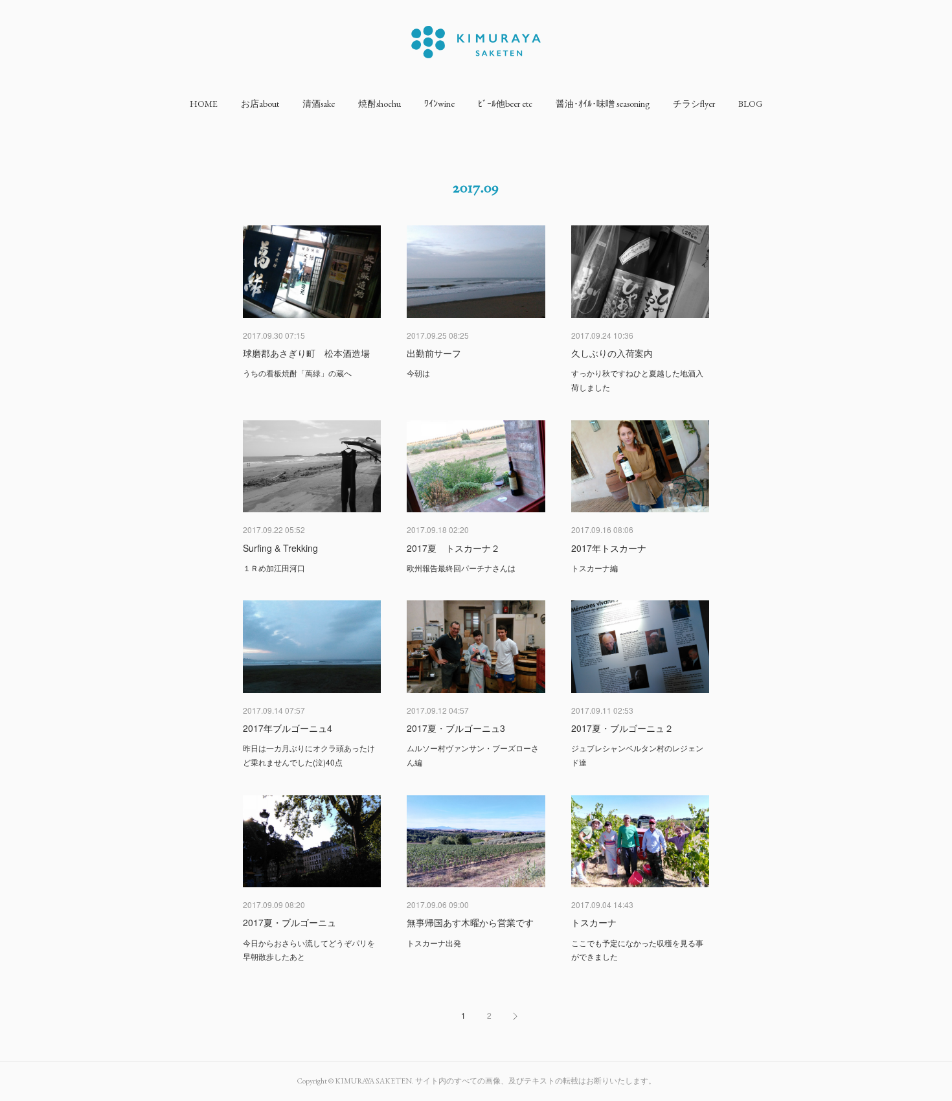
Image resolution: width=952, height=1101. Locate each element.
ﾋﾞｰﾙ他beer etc (505, 103)
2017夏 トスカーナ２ (453, 547)
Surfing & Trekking (280, 547)
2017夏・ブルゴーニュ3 (456, 727)
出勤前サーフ (434, 352)
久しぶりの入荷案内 (612, 352)
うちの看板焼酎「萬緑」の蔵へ (297, 372)
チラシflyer (694, 103)
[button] (204, 103)
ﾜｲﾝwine (439, 103)
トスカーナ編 (594, 567)
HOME (204, 103)
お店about (260, 103)
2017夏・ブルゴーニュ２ (622, 727)
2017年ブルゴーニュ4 (287, 727)
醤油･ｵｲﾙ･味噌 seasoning (603, 103)
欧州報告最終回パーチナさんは (461, 567)
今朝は (418, 372)
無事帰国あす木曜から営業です (470, 922)
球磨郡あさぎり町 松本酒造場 (306, 352)
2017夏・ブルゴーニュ (289, 922)
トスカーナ (594, 922)
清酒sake (318, 103)
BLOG (750, 103)
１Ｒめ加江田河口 (274, 567)
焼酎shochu (379, 103)
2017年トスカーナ (608, 547)
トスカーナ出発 (434, 942)
